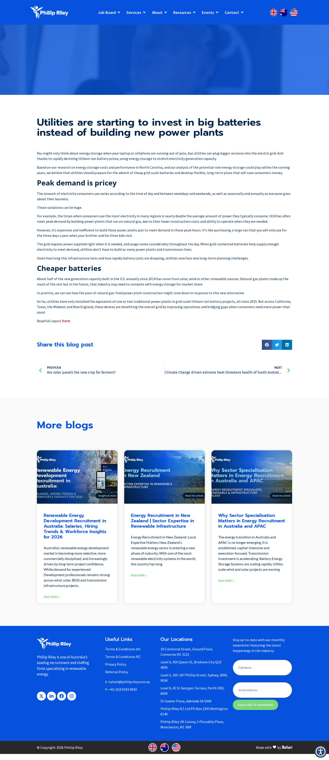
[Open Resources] (194, 12)
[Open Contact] (242, 12)
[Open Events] (217, 12)
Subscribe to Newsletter (255, 705)
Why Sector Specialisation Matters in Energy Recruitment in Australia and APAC (251, 520)
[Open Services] (144, 12)
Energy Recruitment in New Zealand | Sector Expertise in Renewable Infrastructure (162, 520)
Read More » (52, 597)
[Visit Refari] (287, 747)
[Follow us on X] (41, 696)
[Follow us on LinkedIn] (51, 696)
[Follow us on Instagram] (71, 696)
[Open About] (166, 12)
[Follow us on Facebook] (61, 696)
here (66, 320)
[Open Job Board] (119, 12)
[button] (267, 345)
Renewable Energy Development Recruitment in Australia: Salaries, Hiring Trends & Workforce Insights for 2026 (75, 526)
